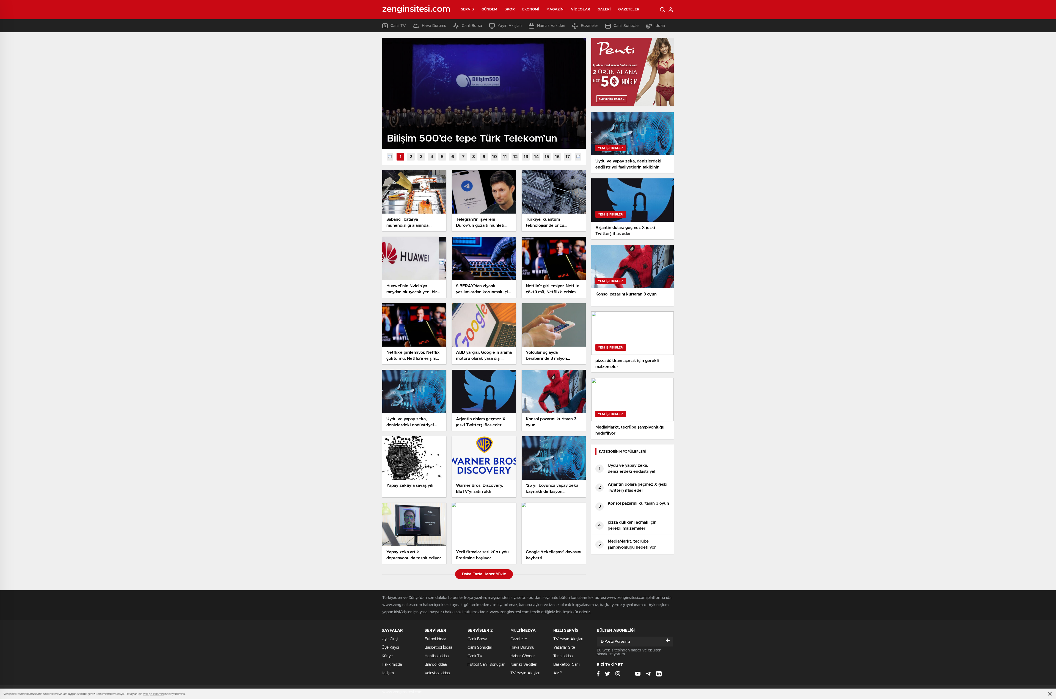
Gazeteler (628, 9)
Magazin (554, 9)
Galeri (604, 9)
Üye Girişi (390, 639)
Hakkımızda (392, 665)
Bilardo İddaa (436, 665)
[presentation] (390, 157)
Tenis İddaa (563, 656)
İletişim (388, 673)
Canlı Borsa (472, 26)
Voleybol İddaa (437, 673)
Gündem (489, 9)
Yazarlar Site (564, 648)
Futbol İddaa (435, 639)
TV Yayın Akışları (525, 673)
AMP (557, 673)
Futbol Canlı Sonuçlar (486, 665)
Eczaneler (589, 26)
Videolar (580, 9)
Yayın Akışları (509, 26)
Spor (510, 9)
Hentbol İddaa (437, 656)
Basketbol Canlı (566, 665)
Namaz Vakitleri (551, 26)
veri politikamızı (153, 693)
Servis (467, 9)
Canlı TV (398, 26)
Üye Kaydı (390, 648)
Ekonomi (530, 9)
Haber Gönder (522, 656)
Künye (387, 656)
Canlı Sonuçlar (626, 26)
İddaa (659, 26)
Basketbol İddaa (438, 648)
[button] (400, 157)
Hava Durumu (434, 26)
